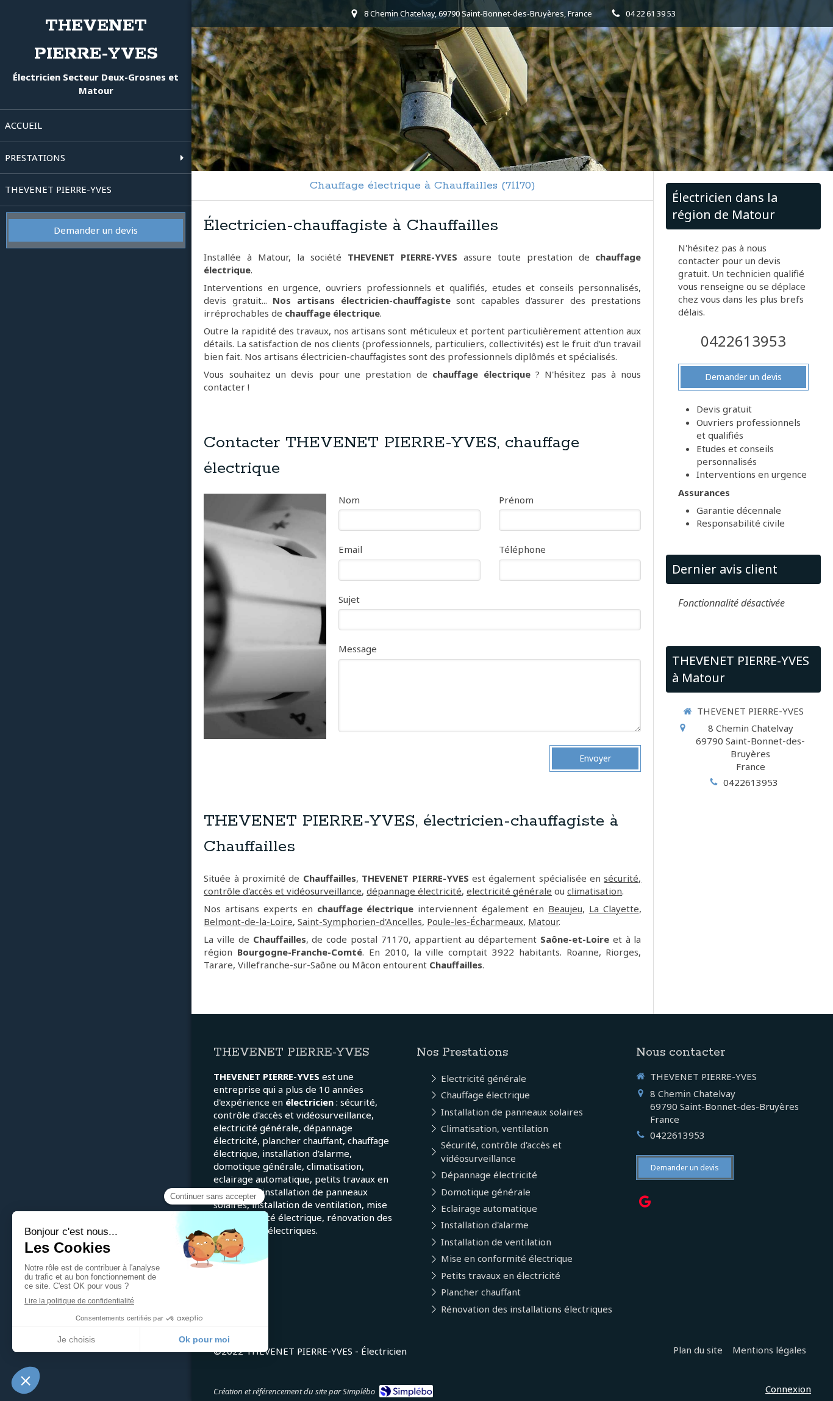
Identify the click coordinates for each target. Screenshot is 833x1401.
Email (350, 549)
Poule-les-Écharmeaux (475, 921)
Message (357, 649)
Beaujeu (565, 908)
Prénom (516, 500)
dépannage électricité (414, 891)
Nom (349, 500)
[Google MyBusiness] (645, 1203)
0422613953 (743, 341)
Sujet (349, 599)
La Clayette (614, 908)
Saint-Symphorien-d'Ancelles (360, 921)
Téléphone (522, 549)
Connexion (788, 1389)
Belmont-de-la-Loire (248, 921)
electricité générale (509, 891)
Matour (543, 921)
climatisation (594, 891)
